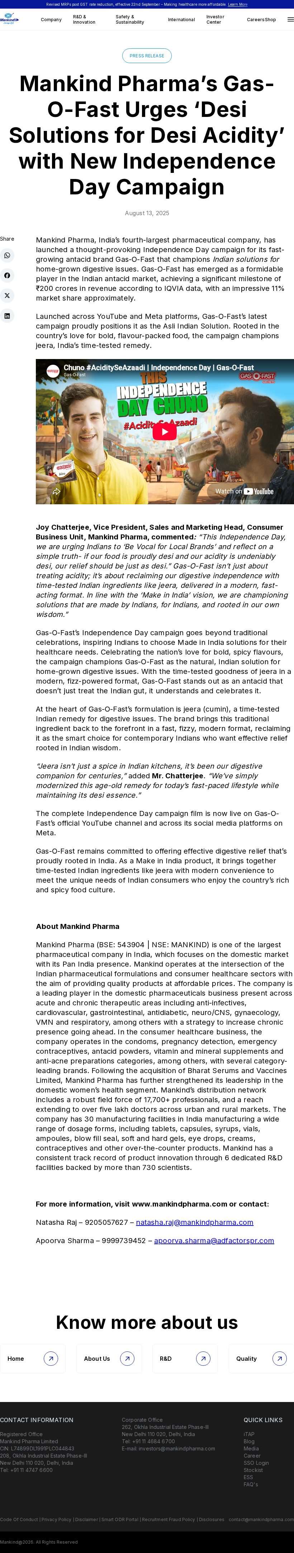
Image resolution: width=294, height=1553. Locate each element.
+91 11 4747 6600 (31, 1470)
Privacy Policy (57, 1519)
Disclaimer (86, 1519)
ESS (248, 1477)
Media (251, 1448)
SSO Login (256, 1463)
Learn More (238, 4)
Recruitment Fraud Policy (168, 1519)
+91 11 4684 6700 (153, 1441)
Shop (270, 19)
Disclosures (211, 1519)
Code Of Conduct (19, 1519)
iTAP (249, 1434)
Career (252, 1456)
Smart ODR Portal (119, 1519)
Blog (249, 1441)
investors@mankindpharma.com (177, 1448)
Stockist (253, 1470)
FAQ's (251, 1484)
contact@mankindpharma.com (261, 1519)
